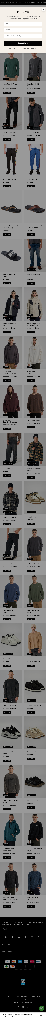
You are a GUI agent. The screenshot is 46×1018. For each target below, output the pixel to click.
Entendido (40, 1015)
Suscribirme (23, 43)
